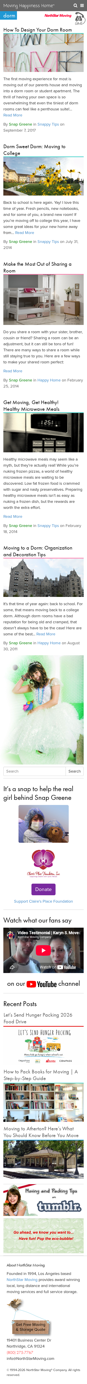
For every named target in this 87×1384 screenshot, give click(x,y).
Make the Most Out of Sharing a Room (37, 267)
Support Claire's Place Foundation (43, 901)
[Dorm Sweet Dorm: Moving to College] (43, 176)
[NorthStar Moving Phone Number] (80, 17)
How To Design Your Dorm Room (37, 29)
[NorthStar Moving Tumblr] (43, 1200)
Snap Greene (20, 124)
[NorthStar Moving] (58, 17)
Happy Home (49, 380)
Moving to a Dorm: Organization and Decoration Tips (37, 551)
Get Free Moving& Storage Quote (30, 1327)
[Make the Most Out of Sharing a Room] (43, 300)
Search (74, 771)
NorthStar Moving (22, 1279)
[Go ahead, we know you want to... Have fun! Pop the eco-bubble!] (43, 1235)
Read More (12, 115)
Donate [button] (43, 889)
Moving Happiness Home (28, 6)
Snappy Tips (48, 124)
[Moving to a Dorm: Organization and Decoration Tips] (43, 577)
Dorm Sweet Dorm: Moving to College (34, 149)
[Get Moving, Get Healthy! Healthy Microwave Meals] (43, 432)
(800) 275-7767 (20, 1352)
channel (68, 983)
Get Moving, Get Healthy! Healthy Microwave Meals (31, 405)
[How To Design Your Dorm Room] (43, 53)
